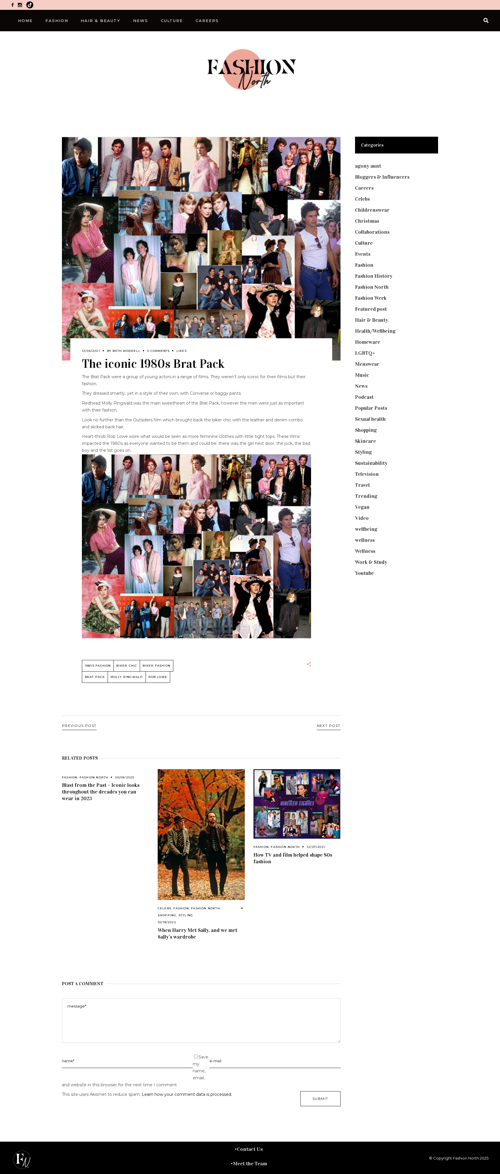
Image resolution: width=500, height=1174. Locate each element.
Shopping (167, 915)
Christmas (367, 221)
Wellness (365, 551)
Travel (362, 485)
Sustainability (371, 463)
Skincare (365, 441)
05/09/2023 (124, 777)
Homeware (367, 342)
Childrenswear (372, 210)
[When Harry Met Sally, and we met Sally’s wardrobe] (201, 834)
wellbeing (366, 529)
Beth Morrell (126, 351)
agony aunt (368, 166)
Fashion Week (371, 298)
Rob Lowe (158, 677)
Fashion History (373, 276)
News (361, 386)
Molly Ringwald (127, 677)
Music (362, 375)
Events (362, 254)
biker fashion (156, 666)
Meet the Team (250, 1163)
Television (367, 474)
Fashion (69, 777)
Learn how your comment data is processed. (187, 1094)
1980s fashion (98, 666)
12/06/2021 (91, 351)
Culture (364, 243)
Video (362, 518)
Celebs (164, 908)
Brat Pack (95, 677)
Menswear (367, 364)
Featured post (371, 309)
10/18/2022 (167, 922)
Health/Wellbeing (375, 331)
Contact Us (250, 1149)
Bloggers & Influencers (382, 177)
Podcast (364, 397)
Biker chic (126, 666)
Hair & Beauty (371, 320)
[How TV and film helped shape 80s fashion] (297, 804)
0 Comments (158, 351)
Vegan (362, 507)
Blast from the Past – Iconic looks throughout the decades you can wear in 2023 (100, 792)
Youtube (364, 573)
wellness (365, 540)
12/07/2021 (316, 847)
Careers (364, 188)
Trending (366, 496)
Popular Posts (371, 408)
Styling (186, 915)
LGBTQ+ (365, 353)
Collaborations (372, 232)
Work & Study (371, 562)
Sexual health (370, 419)
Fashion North (94, 777)
